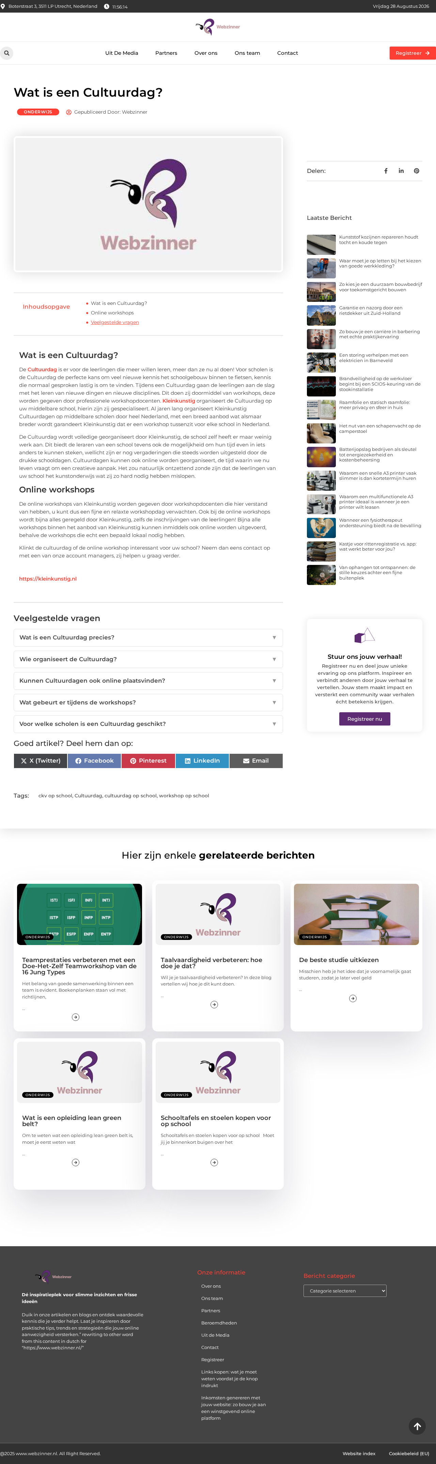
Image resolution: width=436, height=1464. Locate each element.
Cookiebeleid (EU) (409, 1453)
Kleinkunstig (178, 400)
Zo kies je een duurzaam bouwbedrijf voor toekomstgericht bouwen (380, 286)
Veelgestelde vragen (115, 322)
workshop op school (184, 796)
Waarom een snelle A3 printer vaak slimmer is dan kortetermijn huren (378, 475)
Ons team (247, 53)
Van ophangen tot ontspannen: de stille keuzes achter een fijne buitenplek (377, 573)
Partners (166, 53)
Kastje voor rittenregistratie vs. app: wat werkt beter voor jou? (378, 546)
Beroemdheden (219, 1322)
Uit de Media (215, 1335)
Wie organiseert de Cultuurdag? (148, 659)
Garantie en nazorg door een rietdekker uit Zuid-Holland (371, 310)
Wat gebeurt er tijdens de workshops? (148, 702)
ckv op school (55, 796)
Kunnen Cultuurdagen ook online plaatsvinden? (148, 680)
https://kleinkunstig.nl (48, 578)
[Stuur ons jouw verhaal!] (365, 635)
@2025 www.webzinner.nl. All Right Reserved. (50, 1453)
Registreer (212, 1359)
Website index (359, 1453)
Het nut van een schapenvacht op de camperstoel (380, 428)
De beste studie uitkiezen (339, 960)
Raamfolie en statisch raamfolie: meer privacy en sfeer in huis (374, 405)
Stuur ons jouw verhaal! (365, 657)
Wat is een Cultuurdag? (119, 303)
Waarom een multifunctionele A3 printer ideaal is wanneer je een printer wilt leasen (376, 502)
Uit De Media (121, 53)
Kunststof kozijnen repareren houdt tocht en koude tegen (378, 239)
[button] (6, 53)
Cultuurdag (42, 369)
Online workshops (112, 313)
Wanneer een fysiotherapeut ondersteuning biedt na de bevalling (380, 522)
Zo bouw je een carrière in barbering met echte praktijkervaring (379, 334)
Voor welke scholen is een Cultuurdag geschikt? (148, 723)
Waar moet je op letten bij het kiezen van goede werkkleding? (380, 263)
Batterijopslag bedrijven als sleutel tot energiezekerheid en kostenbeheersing (378, 454)
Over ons (206, 53)
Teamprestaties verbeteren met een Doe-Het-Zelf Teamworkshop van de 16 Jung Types (79, 966)
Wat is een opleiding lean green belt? (71, 1121)
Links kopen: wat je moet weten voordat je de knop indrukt (229, 1378)
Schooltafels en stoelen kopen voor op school (216, 1121)
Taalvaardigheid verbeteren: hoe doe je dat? (211, 963)
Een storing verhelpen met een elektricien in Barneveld (373, 357)
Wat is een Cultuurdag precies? (148, 637)
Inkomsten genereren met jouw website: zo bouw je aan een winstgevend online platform (233, 1408)
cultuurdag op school (131, 796)
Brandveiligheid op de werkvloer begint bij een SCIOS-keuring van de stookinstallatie (380, 384)
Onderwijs (38, 111)
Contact (287, 53)
